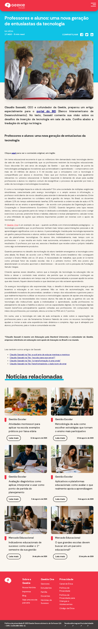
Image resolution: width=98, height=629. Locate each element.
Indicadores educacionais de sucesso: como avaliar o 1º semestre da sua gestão (25, 546)
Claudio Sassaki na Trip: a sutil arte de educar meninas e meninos (40, 354)
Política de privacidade (14, 623)
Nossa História (29, 587)
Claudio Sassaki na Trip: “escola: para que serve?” (32, 357)
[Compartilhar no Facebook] (81, 34)
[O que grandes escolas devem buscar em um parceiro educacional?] (72, 520)
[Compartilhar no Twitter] (86, 34)
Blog (24, 595)
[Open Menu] (93, 4)
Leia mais (14, 438)
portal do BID (46, 111)
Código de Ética (66, 608)
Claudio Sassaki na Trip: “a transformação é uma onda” (35, 360)
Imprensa (26, 591)
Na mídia (9, 31)
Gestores (45, 583)
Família (44, 592)
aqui (13, 153)
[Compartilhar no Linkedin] (91, 34)
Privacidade (66, 579)
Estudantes (46, 588)
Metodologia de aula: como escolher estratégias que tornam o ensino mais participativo (74, 427)
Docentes (45, 596)
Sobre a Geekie (26, 581)
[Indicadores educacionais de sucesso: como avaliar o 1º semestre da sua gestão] (26, 520)
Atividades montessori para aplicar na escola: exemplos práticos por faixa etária (24, 427)
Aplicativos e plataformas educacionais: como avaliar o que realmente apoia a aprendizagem (74, 485)
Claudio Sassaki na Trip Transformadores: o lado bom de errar (38, 363)
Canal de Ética (66, 583)
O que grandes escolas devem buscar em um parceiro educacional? (72, 546)
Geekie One (47, 579)
